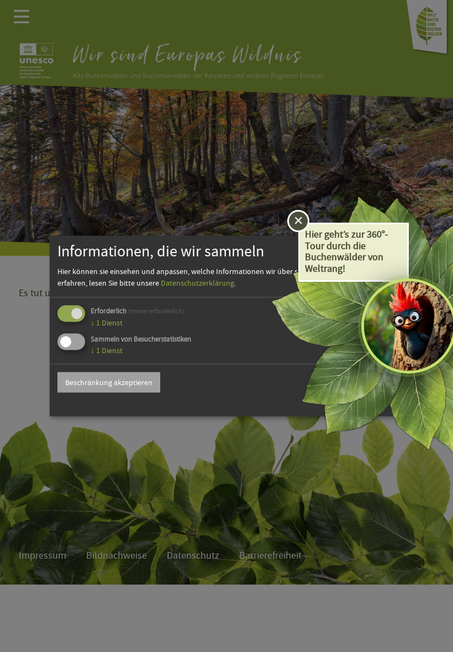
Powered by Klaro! (368, 403)
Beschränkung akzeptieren (108, 382)
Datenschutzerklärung (197, 283)
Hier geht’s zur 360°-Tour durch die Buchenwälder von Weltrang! (346, 251)
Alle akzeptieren (357, 382)
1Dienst (107, 323)
